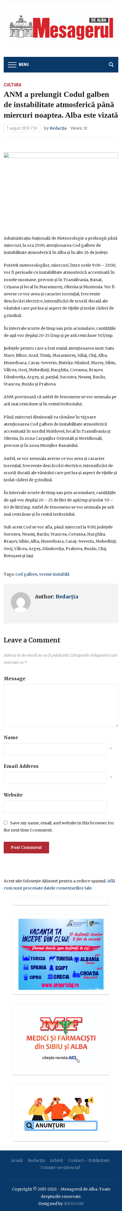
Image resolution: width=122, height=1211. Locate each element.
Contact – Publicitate (89, 1160)
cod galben (26, 574)
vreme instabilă (54, 574)
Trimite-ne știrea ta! (60, 1167)
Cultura (13, 85)
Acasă (17, 1160)
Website (13, 795)
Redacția (58, 128)
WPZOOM (74, 1203)
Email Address (21, 766)
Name (11, 737)
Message (15, 678)
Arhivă (56, 1160)
